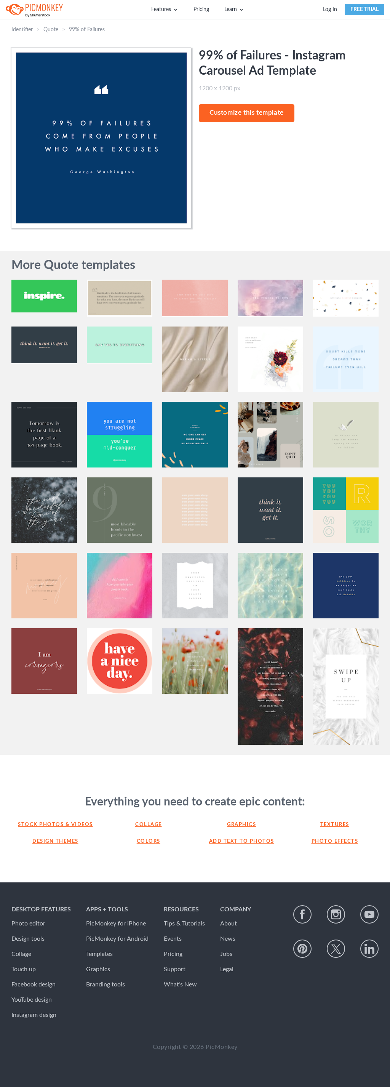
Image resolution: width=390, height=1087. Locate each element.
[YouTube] (369, 914)
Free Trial (364, 9)
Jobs (226, 954)
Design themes (55, 841)
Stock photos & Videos (55, 824)
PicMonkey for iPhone (116, 924)
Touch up (23, 969)
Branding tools (105, 984)
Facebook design (33, 984)
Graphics (241, 824)
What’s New (180, 984)
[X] (336, 949)
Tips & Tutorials (184, 924)
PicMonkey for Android (117, 939)
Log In (330, 9)
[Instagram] (336, 914)
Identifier (22, 29)
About (228, 924)
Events (173, 939)
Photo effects (335, 841)
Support (174, 969)
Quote (50, 29)
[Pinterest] (302, 949)
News (227, 939)
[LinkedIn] (369, 949)
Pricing (201, 9)
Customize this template (246, 112)
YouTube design (31, 1000)
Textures (334, 824)
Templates (99, 954)
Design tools (28, 939)
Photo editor (28, 924)
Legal (226, 969)
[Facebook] (302, 914)
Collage (148, 824)
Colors (148, 841)
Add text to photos (241, 841)
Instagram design (33, 1015)
